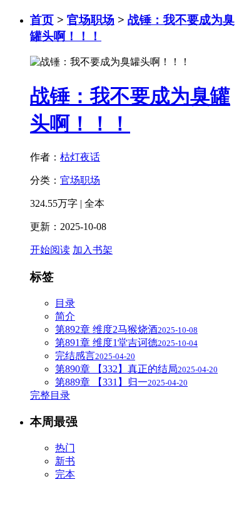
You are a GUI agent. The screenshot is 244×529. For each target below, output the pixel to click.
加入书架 (93, 249)
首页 (42, 19)
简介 (65, 316)
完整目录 (50, 395)
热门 (65, 448)
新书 (65, 461)
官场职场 (90, 19)
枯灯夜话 (80, 157)
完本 (65, 474)
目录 (65, 303)
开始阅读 (50, 249)
